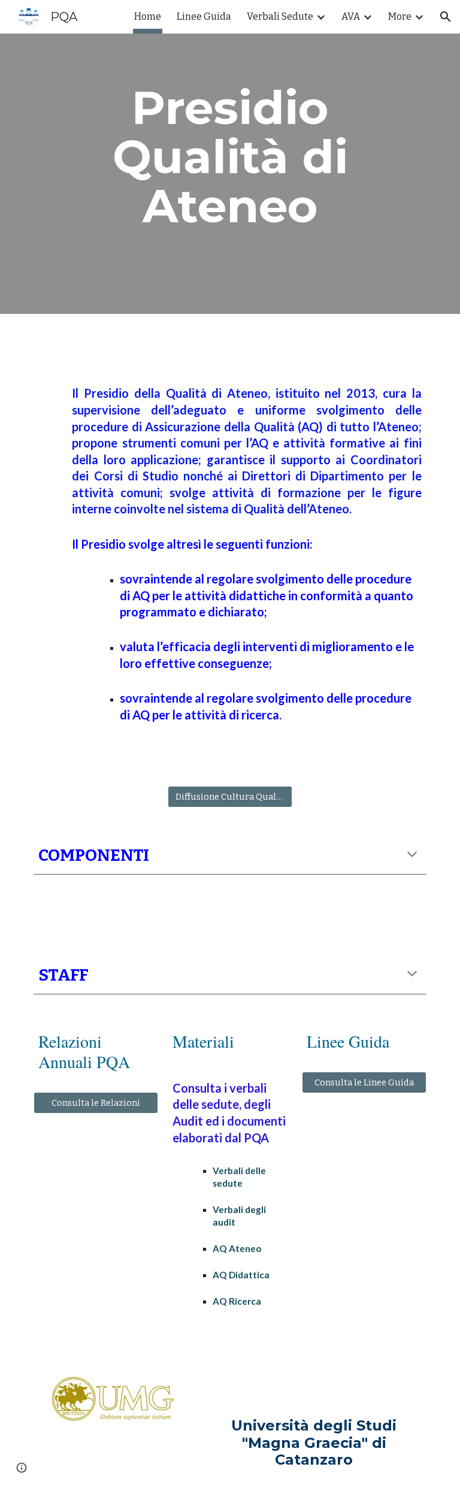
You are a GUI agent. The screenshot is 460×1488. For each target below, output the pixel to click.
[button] (445, 16)
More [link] (399, 16)
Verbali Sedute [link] (280, 16)
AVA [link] (350, 16)
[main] (230, 157)
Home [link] (147, 16)
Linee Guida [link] (204, 16)
